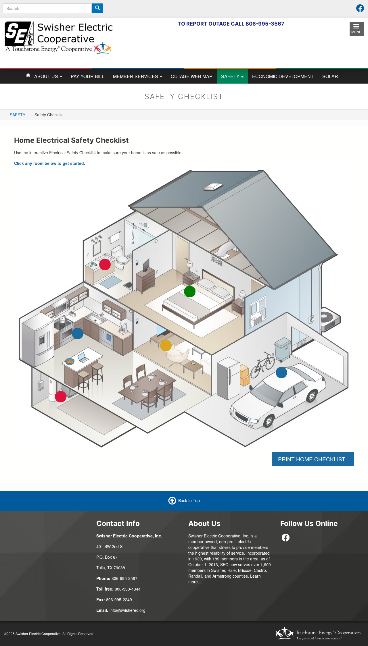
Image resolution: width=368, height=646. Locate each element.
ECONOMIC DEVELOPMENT (283, 76)
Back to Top (189, 500)
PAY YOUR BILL (87, 76)
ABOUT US (46, 76)
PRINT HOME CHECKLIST (313, 459)
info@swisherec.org (127, 610)
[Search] (97, 8)
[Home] (58, 37)
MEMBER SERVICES (136, 76)
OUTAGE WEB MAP (191, 76)
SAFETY (231, 76)
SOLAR (330, 76)
